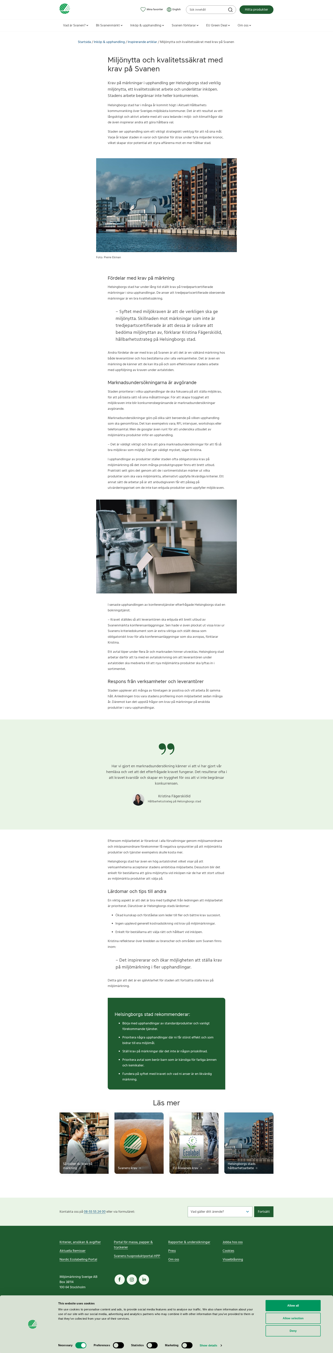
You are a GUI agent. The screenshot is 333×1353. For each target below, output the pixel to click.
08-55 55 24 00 (95, 1212)
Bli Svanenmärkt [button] (108, 25)
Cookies (228, 1251)
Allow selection (293, 1318)
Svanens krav (128, 1168)
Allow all (293, 1305)
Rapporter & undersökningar (189, 1242)
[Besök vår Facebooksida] (119, 1279)
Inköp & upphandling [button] (145, 25)
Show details (208, 1345)
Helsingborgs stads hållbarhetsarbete (241, 1166)
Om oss (173, 1259)
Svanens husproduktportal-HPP (137, 1256)
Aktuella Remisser (73, 1251)
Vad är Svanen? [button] (74, 25)
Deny (293, 1330)
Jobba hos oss (233, 1242)
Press (172, 1251)
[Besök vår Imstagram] (132, 1279)
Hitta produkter (256, 10)
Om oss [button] (243, 25)
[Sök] (230, 10)
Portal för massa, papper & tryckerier (133, 1244)
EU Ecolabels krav (186, 1168)
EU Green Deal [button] (216, 25)
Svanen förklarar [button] (184, 25)
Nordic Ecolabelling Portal (78, 1259)
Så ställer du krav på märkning (77, 1166)
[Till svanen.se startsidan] (65, 9)
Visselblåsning (233, 1259)
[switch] (118, 1345)
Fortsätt (264, 1212)
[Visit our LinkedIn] (144, 1279)
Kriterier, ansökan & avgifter (80, 1242)
